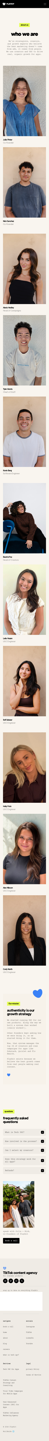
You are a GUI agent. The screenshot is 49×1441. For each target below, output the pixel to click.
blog (5, 1344)
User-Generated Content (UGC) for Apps (11, 1404)
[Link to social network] (5, 1281)
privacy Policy (32, 1369)
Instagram (30, 1327)
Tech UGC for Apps (11, 1369)
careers (6, 1349)
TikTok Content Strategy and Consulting (10, 1383)
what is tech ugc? (11, 1355)
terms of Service (33, 1375)
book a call (8, 1327)
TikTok (29, 1332)
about (5, 1338)
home (5, 1332)
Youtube (29, 1344)
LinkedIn (30, 1338)
